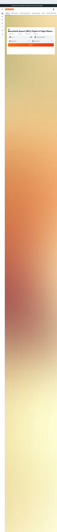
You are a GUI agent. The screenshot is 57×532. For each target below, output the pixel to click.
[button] (55, 5)
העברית (40, 5)
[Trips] (2, 30)
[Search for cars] (2, 19)
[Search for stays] (2, 16)
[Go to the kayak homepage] (9, 9)
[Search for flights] (2, 13)
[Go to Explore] (2, 23)
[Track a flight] (2, 26)
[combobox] (28, 34)
